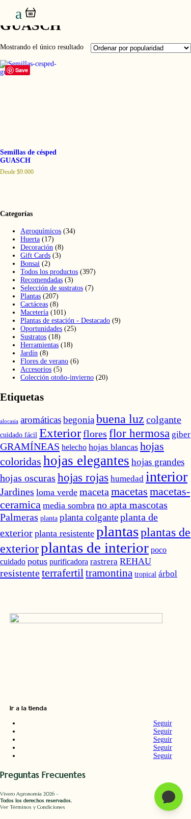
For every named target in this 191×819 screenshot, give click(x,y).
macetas (129, 491)
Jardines (17, 491)
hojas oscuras (28, 477)
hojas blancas (113, 447)
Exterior (60, 433)
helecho (74, 447)
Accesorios (35, 369)
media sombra (69, 505)
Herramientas (39, 345)
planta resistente (64, 533)
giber (181, 434)
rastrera (104, 561)
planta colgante (89, 517)
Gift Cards (35, 255)
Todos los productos (49, 272)
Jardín (29, 353)
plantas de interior (95, 548)
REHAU (135, 561)
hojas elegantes (86, 460)
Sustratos (33, 337)
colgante (163, 419)
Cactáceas (34, 304)
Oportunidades (41, 328)
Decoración (36, 247)
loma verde (56, 492)
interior (166, 476)
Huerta (30, 239)
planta (49, 518)
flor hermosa (139, 433)
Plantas (30, 296)
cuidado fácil (18, 435)
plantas (117, 531)
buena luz (120, 419)
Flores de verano (44, 361)
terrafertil (63, 573)
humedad (127, 478)
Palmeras (19, 517)
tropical (145, 574)
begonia (78, 419)
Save (21, 70)
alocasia (9, 421)
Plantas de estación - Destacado (65, 320)
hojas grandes (157, 462)
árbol (167, 574)
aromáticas (40, 419)
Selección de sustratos (51, 288)
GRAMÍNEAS (30, 446)
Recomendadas (41, 280)
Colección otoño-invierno (57, 377)
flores (95, 433)
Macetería (34, 312)
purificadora (68, 561)
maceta (94, 491)
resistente (20, 573)
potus (37, 561)
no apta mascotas (132, 504)
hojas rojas (83, 477)
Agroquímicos (40, 231)
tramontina (109, 573)
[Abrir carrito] (30, 12)
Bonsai (30, 263)
